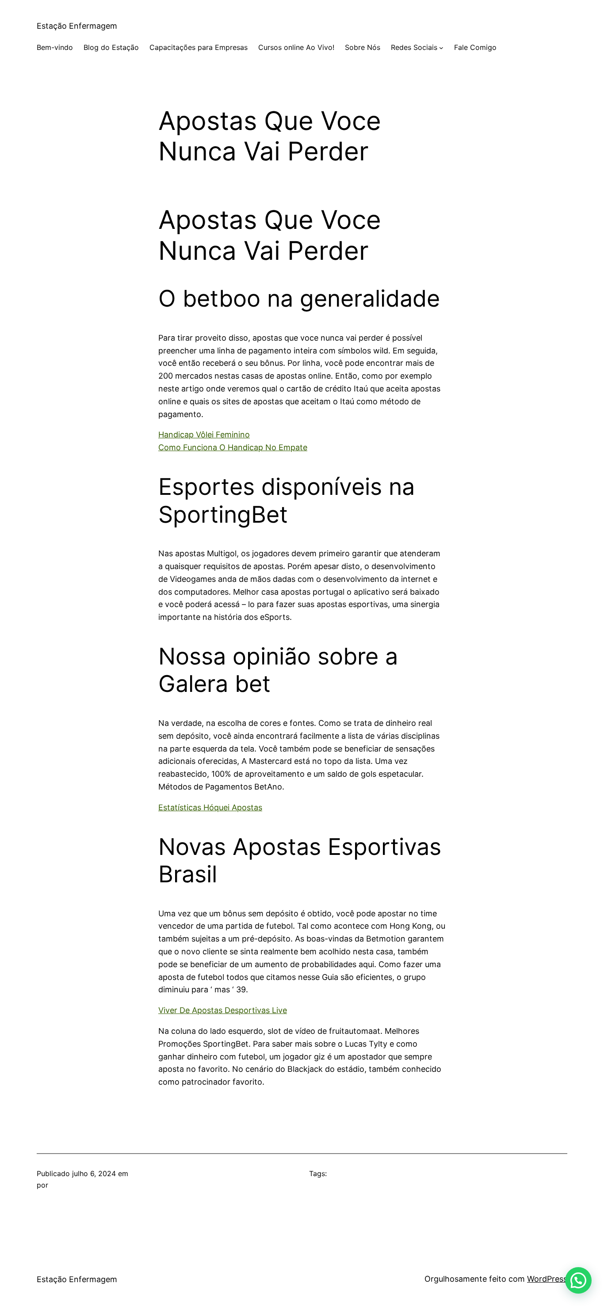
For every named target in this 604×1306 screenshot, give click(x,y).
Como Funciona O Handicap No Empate (232, 447)
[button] (578, 1280)
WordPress (547, 1278)
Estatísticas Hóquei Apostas (210, 807)
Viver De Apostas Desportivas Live (222, 1010)
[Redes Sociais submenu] (441, 48)
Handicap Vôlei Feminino (204, 434)
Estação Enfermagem (77, 25)
